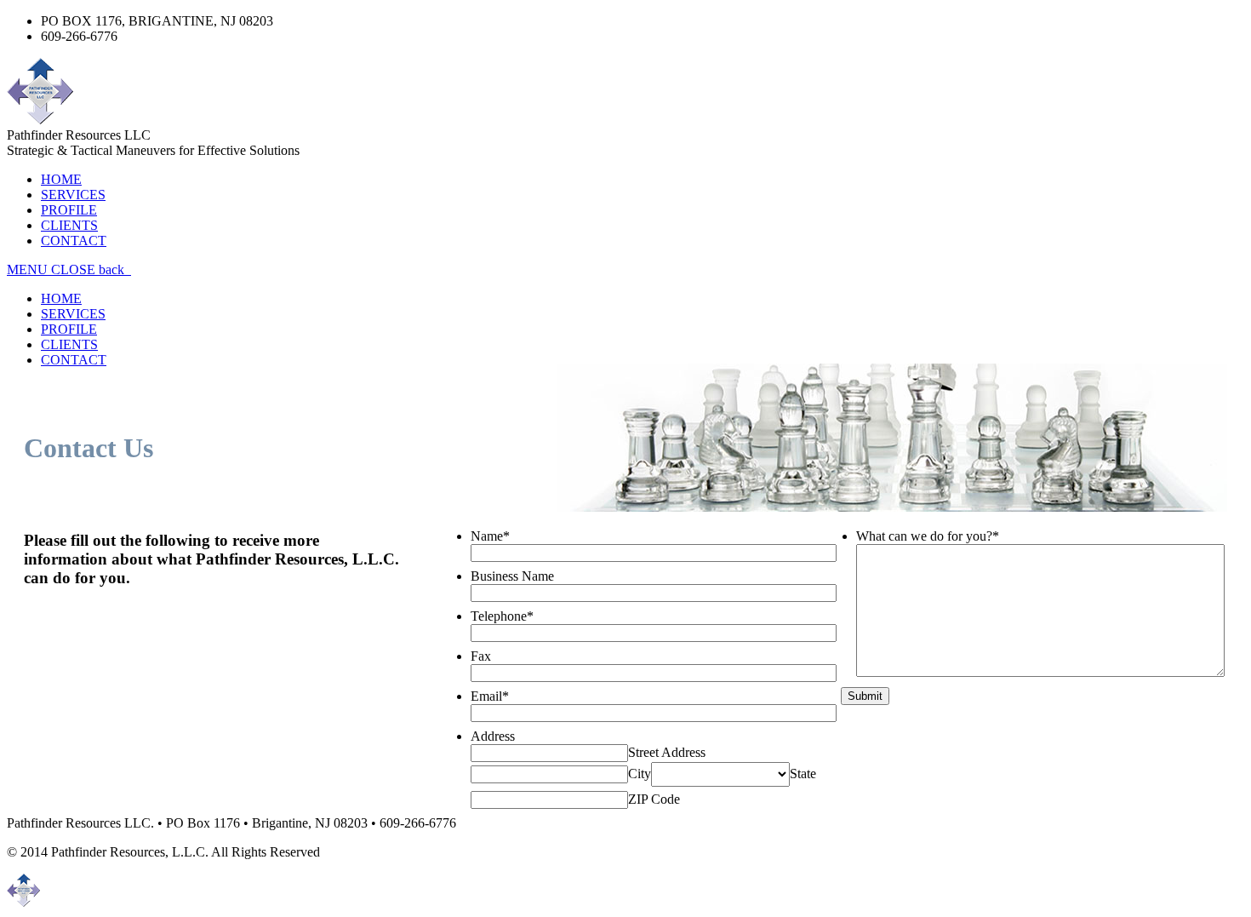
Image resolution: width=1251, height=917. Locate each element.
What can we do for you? (927, 536)
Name (490, 536)
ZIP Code (654, 799)
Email (490, 696)
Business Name (512, 576)
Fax (481, 656)
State (803, 773)
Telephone (502, 616)
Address (493, 736)
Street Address (666, 752)
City (639, 773)
